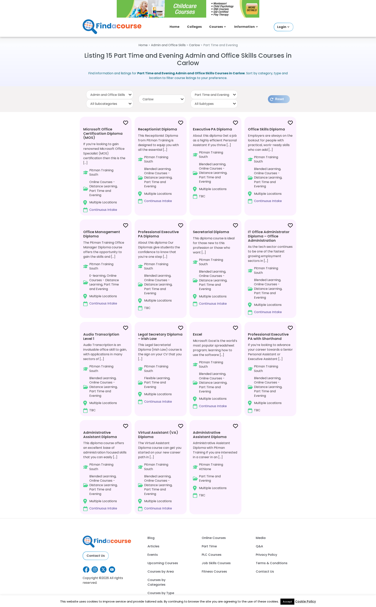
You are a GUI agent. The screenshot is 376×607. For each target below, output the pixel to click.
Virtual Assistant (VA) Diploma (158, 434)
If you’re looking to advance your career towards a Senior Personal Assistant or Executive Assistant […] (270, 372)
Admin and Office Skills (168, 45)
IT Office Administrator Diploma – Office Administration (268, 236)
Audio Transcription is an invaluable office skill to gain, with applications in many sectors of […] (105, 372)
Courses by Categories (156, 582)
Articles (153, 546)
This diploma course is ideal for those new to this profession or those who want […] (214, 267)
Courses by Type (160, 593)
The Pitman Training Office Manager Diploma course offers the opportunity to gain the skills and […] (103, 267)
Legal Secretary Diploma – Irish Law (160, 336)
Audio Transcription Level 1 (101, 336)
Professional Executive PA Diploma (158, 234)
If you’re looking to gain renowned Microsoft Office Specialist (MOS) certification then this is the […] (104, 169)
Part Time (209, 546)
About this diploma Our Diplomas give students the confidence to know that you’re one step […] (159, 269)
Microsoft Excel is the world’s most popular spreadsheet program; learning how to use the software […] (215, 370)
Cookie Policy (305, 601)
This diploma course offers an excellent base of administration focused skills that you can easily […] (105, 470)
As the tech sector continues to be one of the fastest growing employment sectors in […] (270, 271)
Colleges (194, 26)
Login (281, 27)
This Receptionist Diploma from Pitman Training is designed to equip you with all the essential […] (158, 165)
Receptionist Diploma (157, 129)
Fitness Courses (214, 571)
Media (261, 538)
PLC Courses (211, 554)
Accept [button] (287, 601)
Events (152, 554)
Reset (279, 99)
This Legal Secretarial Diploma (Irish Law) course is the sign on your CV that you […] (160, 368)
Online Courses (214, 538)
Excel (197, 334)
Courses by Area (160, 571)
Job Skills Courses (216, 563)
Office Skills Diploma (266, 129)
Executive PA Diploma (212, 129)
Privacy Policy (266, 554)
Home (174, 26)
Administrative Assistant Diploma (100, 434)
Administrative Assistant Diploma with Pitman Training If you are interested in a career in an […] (215, 463)
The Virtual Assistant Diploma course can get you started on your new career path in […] (159, 470)
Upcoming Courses (162, 563)
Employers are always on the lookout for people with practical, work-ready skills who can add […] (270, 165)
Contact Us (96, 555)
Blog (151, 538)
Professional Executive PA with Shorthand (268, 336)
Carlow (194, 45)
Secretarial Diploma (211, 231)
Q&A (259, 546)
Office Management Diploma (101, 234)
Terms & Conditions (271, 563)
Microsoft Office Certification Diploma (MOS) (103, 133)
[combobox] (109, 94)
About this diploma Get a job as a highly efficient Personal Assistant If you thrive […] (215, 162)
